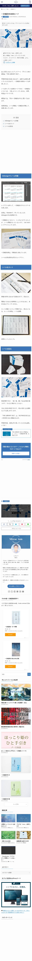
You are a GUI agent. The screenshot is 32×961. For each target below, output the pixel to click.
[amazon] (20, 591)
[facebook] (9, 591)
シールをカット (9, 123)
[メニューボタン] (2, 2)
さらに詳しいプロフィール (16, 586)
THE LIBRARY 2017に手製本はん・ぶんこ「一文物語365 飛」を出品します (20, 433)
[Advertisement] (16, 151)
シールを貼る (9, 126)
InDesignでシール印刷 (11, 120)
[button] (4, 524)
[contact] (23, 591)
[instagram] (15, 591)
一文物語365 (5, 16)
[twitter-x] (12, 591)
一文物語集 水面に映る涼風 (12, 658)
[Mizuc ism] (16, 2)
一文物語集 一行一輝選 (11, 626)
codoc (28, 459)
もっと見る (16, 804)
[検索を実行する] (29, 674)
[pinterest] (17, 591)
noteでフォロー (25, 5)
